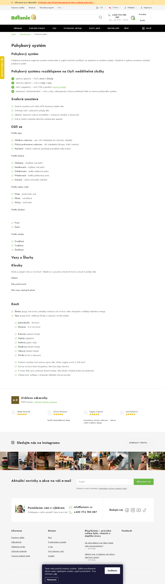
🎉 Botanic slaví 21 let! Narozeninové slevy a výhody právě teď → (66, 2)
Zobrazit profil (138, 443)
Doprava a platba (17, 7)
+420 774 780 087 (118, 16)
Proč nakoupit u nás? (56, 551)
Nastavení (51, 579)
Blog (50, 537)
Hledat (100, 17)
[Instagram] (133, 510)
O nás (50, 547)
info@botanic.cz (83, 507)
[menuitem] (19, 28)
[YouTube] (139, 510)
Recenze (32, 7)
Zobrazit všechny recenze (45, 402)
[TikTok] (144, 510)
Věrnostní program (47, 7)
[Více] (147, 28)
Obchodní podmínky (19, 551)
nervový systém (59, 87)
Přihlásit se (144, 482)
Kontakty (51, 556)
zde (55, 574)
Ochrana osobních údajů (20, 556)
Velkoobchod (16, 542)
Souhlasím (112, 570)
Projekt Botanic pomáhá (57, 542)
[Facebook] (127, 510)
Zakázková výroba (18, 547)
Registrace (148, 7)
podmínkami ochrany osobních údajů (113, 488)
